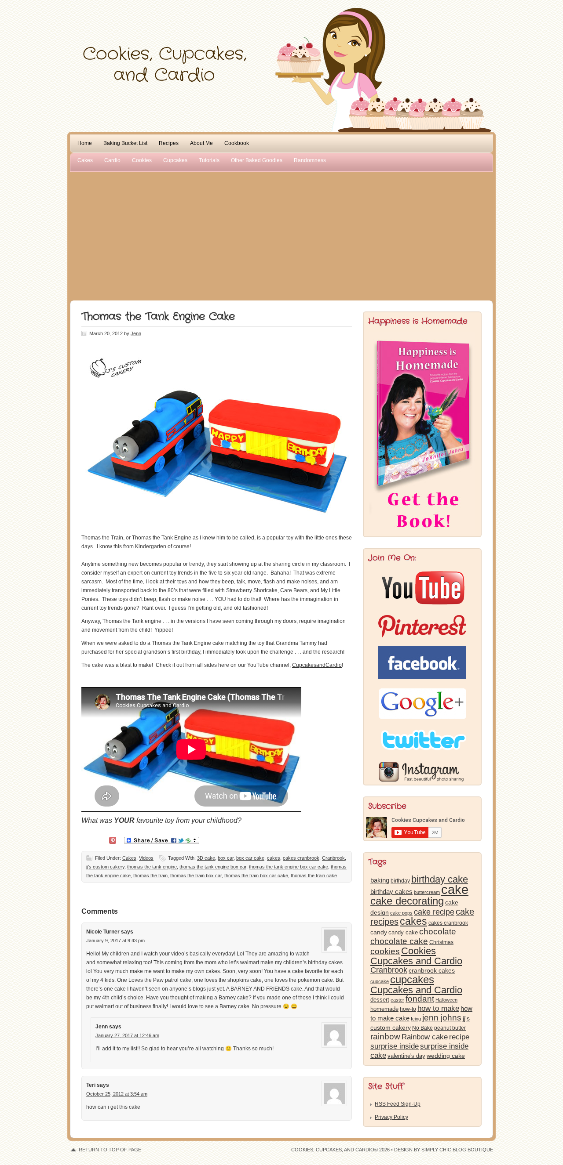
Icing (416, 1018)
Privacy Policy (391, 1117)
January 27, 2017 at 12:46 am (127, 1035)
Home (84, 143)
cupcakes (412, 979)
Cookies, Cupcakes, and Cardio (281, 25)
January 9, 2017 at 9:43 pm (115, 940)
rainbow (385, 1036)
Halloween (446, 999)
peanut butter (450, 1028)
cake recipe (434, 912)
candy (378, 932)
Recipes (169, 143)
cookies (385, 951)
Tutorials (209, 160)
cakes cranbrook (301, 858)
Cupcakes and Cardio (416, 989)
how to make (438, 1008)
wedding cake (446, 1055)
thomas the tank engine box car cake (288, 866)
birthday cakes (391, 891)
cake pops (401, 912)
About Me (201, 143)
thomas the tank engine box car (212, 866)
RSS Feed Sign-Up (397, 1104)
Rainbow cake (425, 1036)
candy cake (403, 932)
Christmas (441, 942)
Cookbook (236, 143)
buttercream (427, 892)
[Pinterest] (112, 839)
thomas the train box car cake (256, 875)
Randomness (310, 160)
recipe (459, 1037)
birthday (400, 881)
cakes (273, 858)
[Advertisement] (281, 234)
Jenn (136, 333)
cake (454, 889)
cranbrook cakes (432, 970)
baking (379, 880)
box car (226, 858)
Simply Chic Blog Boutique (457, 1149)
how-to (408, 1009)
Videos (146, 858)
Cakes (85, 160)
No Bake (422, 1028)
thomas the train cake (314, 875)
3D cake (206, 858)
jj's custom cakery (105, 866)
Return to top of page (110, 1149)
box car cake (250, 858)
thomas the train (150, 875)
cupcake (379, 981)
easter (397, 999)
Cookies (142, 160)
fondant (420, 998)
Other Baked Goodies (256, 160)
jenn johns (441, 1017)
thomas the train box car (196, 875)
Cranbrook (333, 858)
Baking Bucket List (125, 143)
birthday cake (439, 879)
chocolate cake (399, 941)
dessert (379, 999)
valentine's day (406, 1056)
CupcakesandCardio (317, 665)
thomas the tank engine (152, 866)
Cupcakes (175, 160)
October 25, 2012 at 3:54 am (116, 1093)
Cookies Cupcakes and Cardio (416, 955)
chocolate (437, 931)
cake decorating (407, 901)
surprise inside (394, 1046)
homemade (384, 1009)
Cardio (112, 160)
